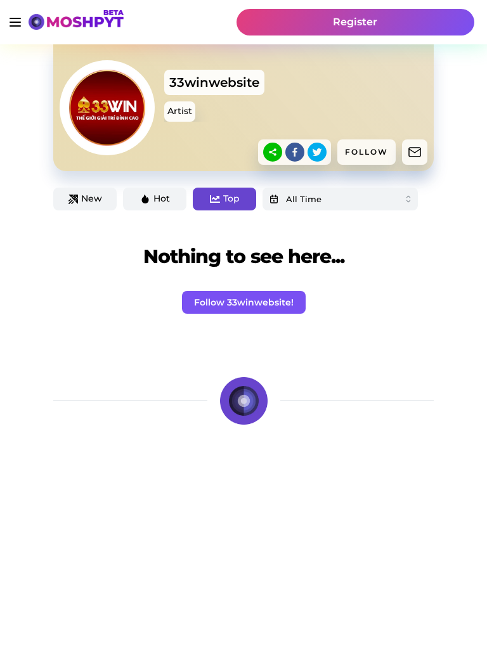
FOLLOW (366, 152)
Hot (161, 198)
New (91, 198)
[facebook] (294, 152)
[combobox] (340, 199)
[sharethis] (272, 152)
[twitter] (317, 152)
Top (231, 198)
